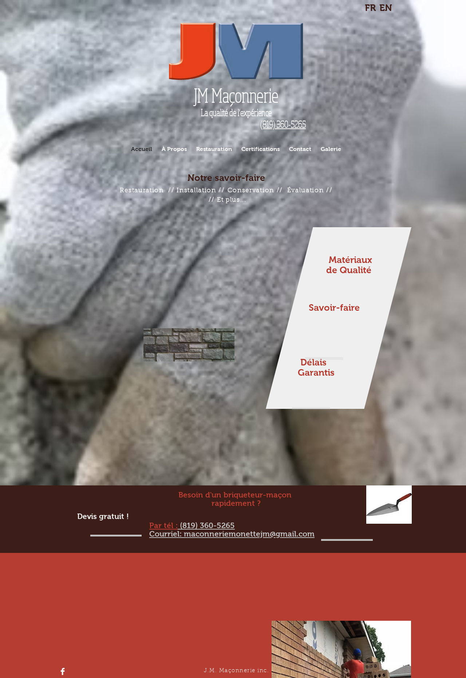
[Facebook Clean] (62, 671)
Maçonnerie (236, 95)
